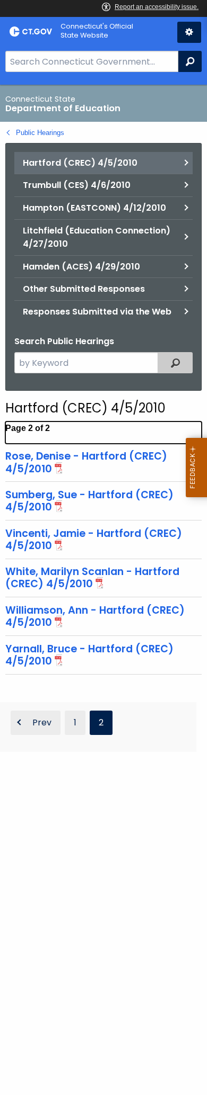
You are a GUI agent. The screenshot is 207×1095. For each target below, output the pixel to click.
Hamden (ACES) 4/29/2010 (81, 267)
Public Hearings (40, 133)
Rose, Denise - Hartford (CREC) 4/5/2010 (86, 462)
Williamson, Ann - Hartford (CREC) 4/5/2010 (95, 616)
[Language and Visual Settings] (189, 32)
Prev (41, 722)
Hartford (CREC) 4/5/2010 (80, 163)
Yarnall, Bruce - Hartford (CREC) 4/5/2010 (89, 655)
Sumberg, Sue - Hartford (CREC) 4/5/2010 (89, 501)
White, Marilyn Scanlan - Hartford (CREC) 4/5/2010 (92, 577)
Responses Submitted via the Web (97, 312)
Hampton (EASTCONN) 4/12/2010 (94, 208)
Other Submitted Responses (84, 289)
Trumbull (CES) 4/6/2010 (77, 185)
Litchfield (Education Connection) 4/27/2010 (96, 237)
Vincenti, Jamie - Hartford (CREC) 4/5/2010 (93, 539)
